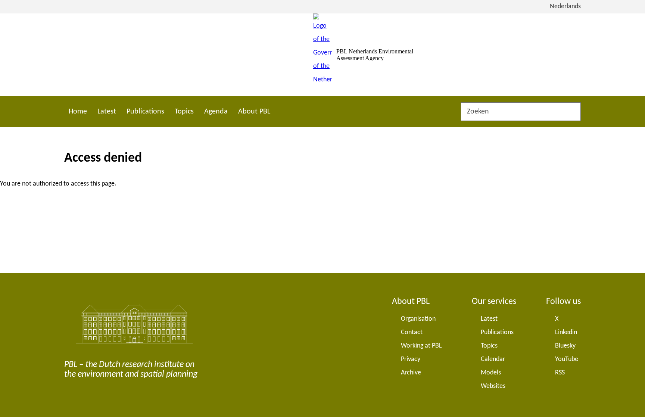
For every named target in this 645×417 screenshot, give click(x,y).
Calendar (493, 359)
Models (491, 372)
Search (573, 111)
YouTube (566, 359)
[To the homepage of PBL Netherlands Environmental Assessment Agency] (322, 54)
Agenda (216, 111)
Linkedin (566, 332)
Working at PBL (421, 345)
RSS (560, 372)
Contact (412, 332)
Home (78, 111)
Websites (493, 386)
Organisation (418, 319)
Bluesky (565, 345)
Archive (411, 372)
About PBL (254, 111)
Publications (145, 111)
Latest (106, 111)
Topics (184, 111)
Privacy (410, 359)
